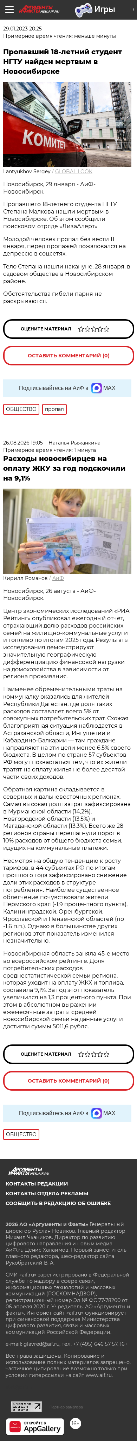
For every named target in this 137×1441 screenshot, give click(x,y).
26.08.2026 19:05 (23, 443)
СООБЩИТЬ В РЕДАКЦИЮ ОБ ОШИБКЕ (58, 1203)
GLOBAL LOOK (73, 171)
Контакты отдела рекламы (47, 1193)
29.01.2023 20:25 (22, 29)
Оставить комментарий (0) (69, 355)
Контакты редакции (37, 1184)
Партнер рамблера (66, 1407)
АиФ (58, 578)
